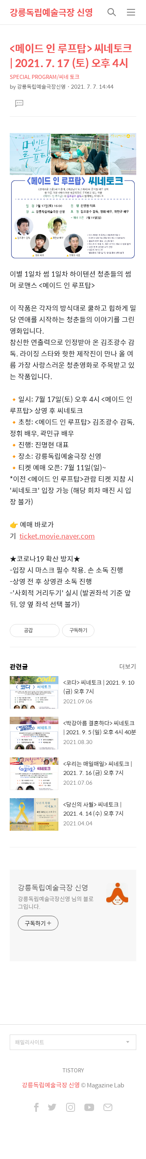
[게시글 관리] (50, 630)
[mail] (107, 1108)
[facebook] (36, 1108)
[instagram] (70, 1108)
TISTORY (73, 1070)
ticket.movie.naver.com (57, 535)
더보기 (127, 666)
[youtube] (89, 1108)
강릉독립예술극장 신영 (51, 12)
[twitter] (52, 1108)
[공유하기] (40, 630)
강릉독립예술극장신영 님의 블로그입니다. (55, 902)
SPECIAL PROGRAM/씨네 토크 (44, 76)
